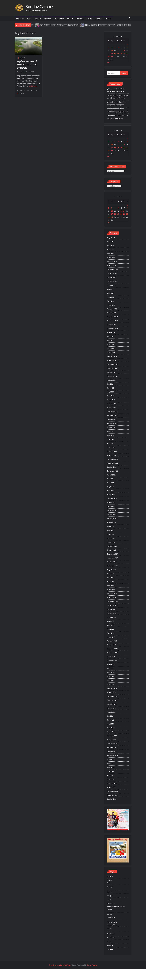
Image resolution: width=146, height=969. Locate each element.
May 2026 (110, 250)
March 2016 (111, 732)
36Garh (38, 18)
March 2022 (111, 447)
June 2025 (110, 293)
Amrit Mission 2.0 (23, 91)
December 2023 (112, 364)
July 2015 (110, 763)
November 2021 (112, 463)
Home (29, 18)
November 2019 (112, 558)
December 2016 (112, 696)
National (48, 18)
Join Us (109, 914)
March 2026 (111, 257)
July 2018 (110, 621)
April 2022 (110, 443)
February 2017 (112, 688)
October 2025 (111, 277)
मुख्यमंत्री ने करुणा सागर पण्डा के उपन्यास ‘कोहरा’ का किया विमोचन (115, 90)
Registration (111, 917)
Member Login (112, 922)
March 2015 (111, 779)
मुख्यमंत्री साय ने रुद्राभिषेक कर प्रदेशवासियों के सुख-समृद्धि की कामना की (117, 110)
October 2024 (111, 325)
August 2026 (111, 238)
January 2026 (111, 265)
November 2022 (112, 416)
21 (124, 54)
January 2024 (111, 360)
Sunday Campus (40, 7)
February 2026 (112, 261)
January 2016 (111, 740)
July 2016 (110, 716)
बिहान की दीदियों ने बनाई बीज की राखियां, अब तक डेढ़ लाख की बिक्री (46, 24)
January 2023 (111, 408)
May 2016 (110, 724)
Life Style (79, 18)
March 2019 (111, 589)
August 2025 (111, 285)
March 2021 (111, 495)
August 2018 (111, 617)
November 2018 (112, 605)
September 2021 (112, 471)
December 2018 (112, 601)
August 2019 (111, 570)
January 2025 (111, 313)
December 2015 (112, 744)
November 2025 (112, 273)
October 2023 (111, 372)
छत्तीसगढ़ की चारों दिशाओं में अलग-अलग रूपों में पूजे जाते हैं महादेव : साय (117, 117)
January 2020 (111, 550)
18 (115, 54)
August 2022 (111, 427)
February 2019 (112, 593)
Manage (109, 887)
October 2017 (111, 657)
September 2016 (112, 708)
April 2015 (110, 775)
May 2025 (110, 297)
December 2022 (112, 412)
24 (112, 57)
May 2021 (110, 487)
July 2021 (110, 479)
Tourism (98, 18)
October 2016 (111, 704)
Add (108, 883)
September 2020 (112, 518)
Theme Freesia (92, 965)
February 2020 (112, 546)
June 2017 (110, 672)
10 (112, 50)
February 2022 (112, 451)
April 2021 (110, 491)
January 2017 (111, 692)
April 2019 (110, 585)
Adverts (109, 880)
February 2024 (112, 356)
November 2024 (112, 321)
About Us (20, 18)
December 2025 (112, 269)
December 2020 (112, 506)
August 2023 (111, 380)
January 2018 (111, 645)
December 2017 (112, 649)
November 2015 (112, 748)
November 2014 (112, 795)
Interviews (110, 904)
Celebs (89, 18)
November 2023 (112, 368)
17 (112, 54)
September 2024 (112, 329)
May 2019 (110, 582)
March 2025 (111, 305)
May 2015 (110, 771)
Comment (21, 93)
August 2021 (111, 475)
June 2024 (110, 340)
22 (127, 54)
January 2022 (111, 455)
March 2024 (111, 352)
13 (121, 50)
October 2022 (111, 419)
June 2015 (110, 767)
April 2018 (110, 633)
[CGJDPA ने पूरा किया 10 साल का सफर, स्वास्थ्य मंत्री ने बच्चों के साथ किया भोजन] (69, 25)
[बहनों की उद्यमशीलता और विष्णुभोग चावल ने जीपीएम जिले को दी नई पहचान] (121, 25)
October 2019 (111, 562)
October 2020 (111, 514)
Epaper (109, 892)
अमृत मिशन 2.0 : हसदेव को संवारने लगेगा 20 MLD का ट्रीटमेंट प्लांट (27, 64)
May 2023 (110, 392)
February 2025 (112, 309)
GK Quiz (108, 18)
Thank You (110, 934)
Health (70, 18)
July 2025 (110, 289)
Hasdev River (35, 91)
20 (121, 54)
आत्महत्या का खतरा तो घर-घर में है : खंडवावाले (116, 908)
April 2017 (110, 680)
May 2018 (110, 629)
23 (109, 57)
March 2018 (111, 637)
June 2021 (110, 483)
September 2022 (112, 423)
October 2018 (111, 609)
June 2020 (110, 530)
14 (124, 50)
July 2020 (110, 526)
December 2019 (112, 554)
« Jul (108, 62)
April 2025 (110, 301)
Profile (109, 929)
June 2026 (110, 246)
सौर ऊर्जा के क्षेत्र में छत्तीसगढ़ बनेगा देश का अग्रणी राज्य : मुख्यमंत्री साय (117, 103)
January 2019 (111, 597)
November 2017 (112, 653)
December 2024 (112, 317)
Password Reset (112, 925)
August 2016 (111, 712)
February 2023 (112, 404)
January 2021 (111, 502)
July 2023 (110, 384)
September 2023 (112, 376)
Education (59, 18)
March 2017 (111, 684)
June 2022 (110, 435)
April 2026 (110, 253)
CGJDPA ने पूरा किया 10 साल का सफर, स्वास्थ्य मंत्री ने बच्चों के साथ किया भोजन (95, 24)
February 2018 (112, 641)
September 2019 (112, 566)
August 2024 (111, 333)
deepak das (20, 72)
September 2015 (112, 755)
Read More (33, 86)
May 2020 (110, 534)
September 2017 (112, 661)
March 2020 (111, 542)
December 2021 (112, 459)
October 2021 (111, 467)
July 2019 (110, 574)
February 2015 (112, 783)
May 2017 (110, 676)
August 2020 (111, 522)
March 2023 (111, 400)
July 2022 (110, 431)
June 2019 (110, 578)
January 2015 (111, 787)
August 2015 (111, 759)
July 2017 (110, 668)
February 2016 (112, 736)
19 (118, 54)
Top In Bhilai (111, 938)
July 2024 (110, 336)
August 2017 (111, 665)
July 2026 (110, 242)
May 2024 (110, 344)
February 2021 (112, 499)
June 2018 (110, 625)
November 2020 (112, 510)
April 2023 (110, 396)
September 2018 (112, 613)
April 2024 (110, 348)
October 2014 (111, 799)
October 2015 (111, 751)
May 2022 (110, 439)
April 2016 (110, 728)
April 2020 (110, 538)
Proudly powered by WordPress (59, 965)
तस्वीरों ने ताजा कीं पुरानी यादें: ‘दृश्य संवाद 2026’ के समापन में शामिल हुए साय (117, 96)
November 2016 (112, 700)
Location (110, 950)
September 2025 (112, 281)
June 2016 (110, 720)
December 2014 (112, 791)
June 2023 (110, 388)
